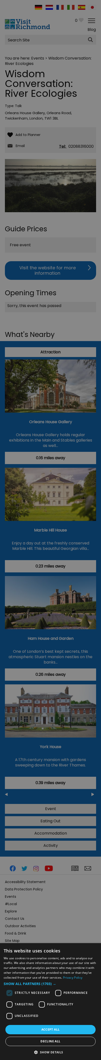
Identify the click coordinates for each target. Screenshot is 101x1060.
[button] (50, 984)
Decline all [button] (50, 1041)
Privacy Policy (72, 977)
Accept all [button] (50, 1029)
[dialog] (50, 1001)
